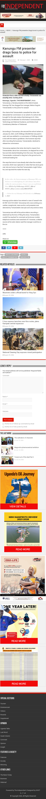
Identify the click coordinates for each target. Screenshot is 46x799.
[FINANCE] (19, 666)
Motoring (3, 765)
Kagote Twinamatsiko (9, 257)
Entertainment (5, 707)
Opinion (3, 743)
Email (5, 404)
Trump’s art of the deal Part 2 (24, 457)
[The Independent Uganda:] (23, 6)
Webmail (3, 782)
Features (3, 757)
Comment (6, 375)
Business (3, 778)
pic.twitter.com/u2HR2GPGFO (22, 189)
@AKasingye (20, 186)
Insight (2, 747)
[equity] (23, 578)
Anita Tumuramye (12, 254)
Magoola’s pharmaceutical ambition (26, 447)
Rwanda (3, 715)
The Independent (10, 60)
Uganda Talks (5, 728)
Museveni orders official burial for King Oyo (19, 293)
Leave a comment (10, 61)
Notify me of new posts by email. (16, 427)
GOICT (38, 790)
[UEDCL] (19, 624)
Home (2, 30)
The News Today (6, 775)
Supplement (4, 718)
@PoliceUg (12, 186)
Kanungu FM (25, 257)
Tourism (3, 703)
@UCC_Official (30, 186)
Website (5, 411)
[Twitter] (25, 793)
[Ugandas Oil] (19, 489)
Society (3, 761)
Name (5, 396)
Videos (2, 711)
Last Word (4, 732)
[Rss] (21, 793)
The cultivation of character (23, 438)
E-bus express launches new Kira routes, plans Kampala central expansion (21, 322)
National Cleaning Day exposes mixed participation (22, 352)
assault (24, 254)
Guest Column (5, 736)
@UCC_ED (9, 189)
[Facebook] (23, 793)
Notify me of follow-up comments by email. (19, 424)
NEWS (8, 30)
